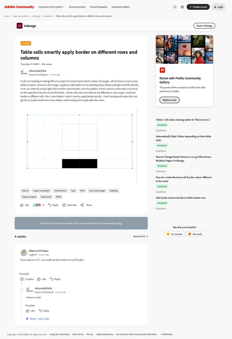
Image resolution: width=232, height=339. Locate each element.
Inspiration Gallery (121, 6)
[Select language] (182, 7)
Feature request (29, 196)
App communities (21, 16)
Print (82, 190)
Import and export (41, 190)
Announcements (77, 6)
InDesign (36, 16)
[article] (81, 265)
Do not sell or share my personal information (136, 334)
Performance (60, 190)
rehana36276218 (37, 70)
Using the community (59, 334)
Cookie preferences (104, 334)
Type (73, 190)
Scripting (114, 190)
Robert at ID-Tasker (39, 250)
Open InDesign (204, 25)
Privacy (89, 334)
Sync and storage (97, 190)
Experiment (46, 196)
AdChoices (168, 334)
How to (25, 190)
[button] (198, 7)
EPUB (58, 196)
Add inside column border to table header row (181, 197)
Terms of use (78, 334)
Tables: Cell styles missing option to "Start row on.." (183, 119)
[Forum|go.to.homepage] (19, 7)
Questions (48, 16)
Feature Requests (98, 6)
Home (7, 16)
